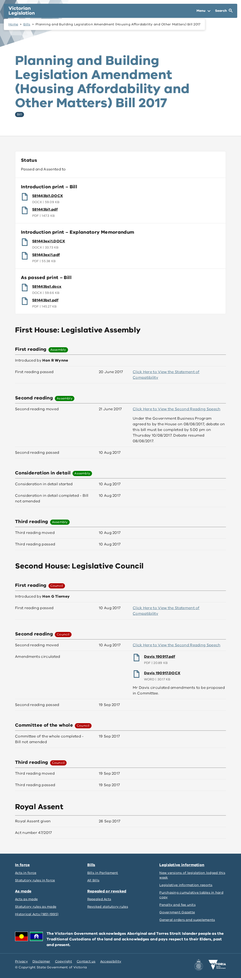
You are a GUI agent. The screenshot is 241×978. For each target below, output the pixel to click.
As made (23, 891)
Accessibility (110, 961)
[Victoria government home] (217, 965)
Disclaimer (41, 961)
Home (13, 24)
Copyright (63, 961)
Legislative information (181, 865)
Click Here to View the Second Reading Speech (177, 409)
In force (22, 865)
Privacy (21, 961)
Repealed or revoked (106, 891)
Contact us (86, 961)
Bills (26, 24)
